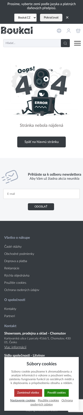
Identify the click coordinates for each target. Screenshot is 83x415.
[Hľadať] (65, 43)
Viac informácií (15, 347)
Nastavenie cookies (22, 400)
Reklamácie (11, 268)
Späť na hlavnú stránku (41, 142)
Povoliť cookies (56, 392)
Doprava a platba (15, 261)
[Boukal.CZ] (25, 18)
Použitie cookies (15, 282)
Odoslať (40, 206)
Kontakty (10, 309)
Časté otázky (13, 246)
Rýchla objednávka (16, 275)
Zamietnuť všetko (28, 392)
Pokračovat (51, 17)
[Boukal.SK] (17, 30)
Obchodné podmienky (19, 253)
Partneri (9, 316)
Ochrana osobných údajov (21, 290)
